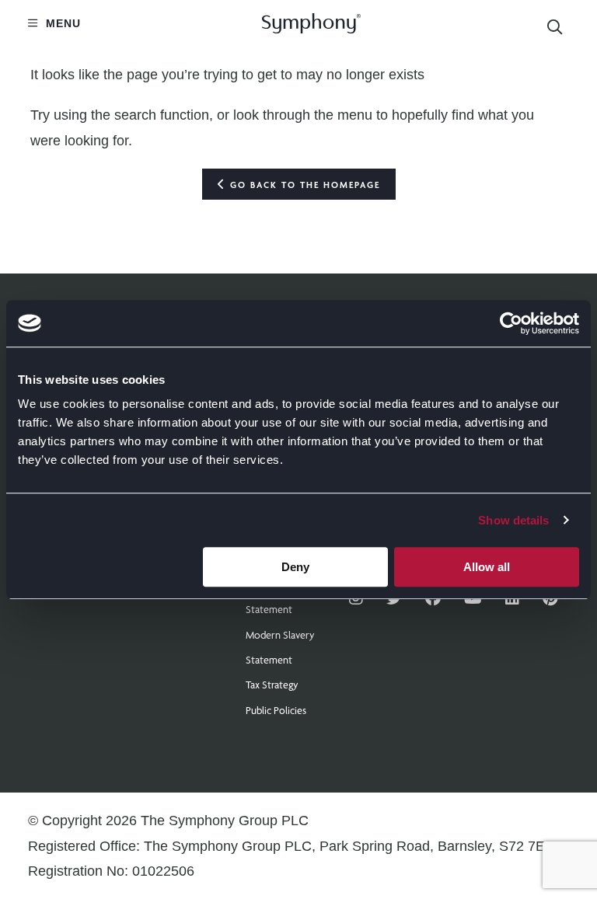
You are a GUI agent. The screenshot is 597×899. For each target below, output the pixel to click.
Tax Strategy (272, 684)
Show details (513, 520)
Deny (295, 566)
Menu (61, 23)
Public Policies (276, 710)
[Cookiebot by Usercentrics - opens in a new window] (511, 323)
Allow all (486, 566)
